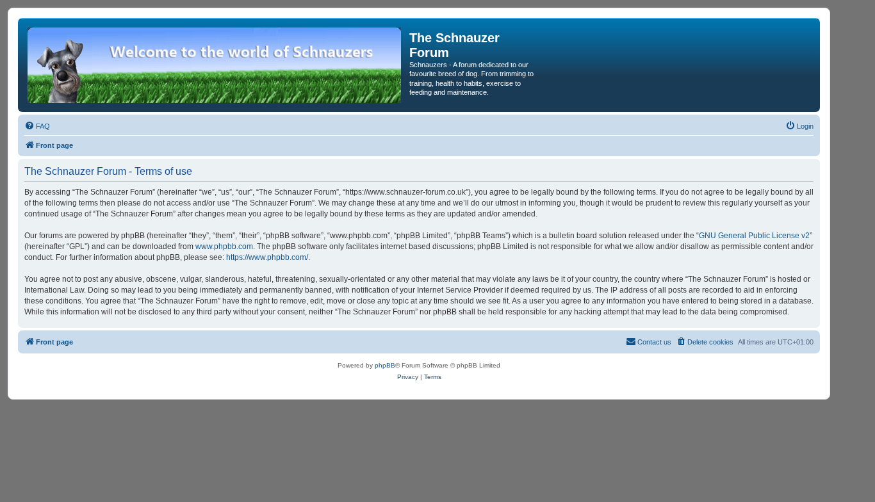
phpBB (385, 365)
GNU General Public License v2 (754, 235)
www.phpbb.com (224, 246)
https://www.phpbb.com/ (267, 257)
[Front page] (215, 65)
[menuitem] (37, 126)
